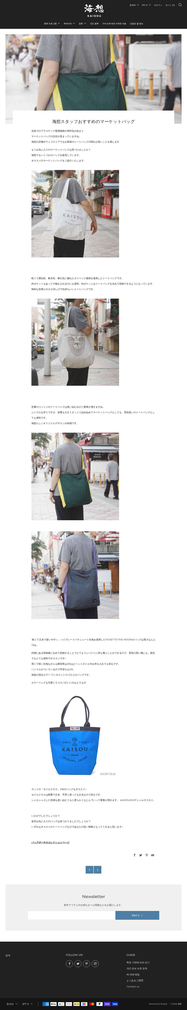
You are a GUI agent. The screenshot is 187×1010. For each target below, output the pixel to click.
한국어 (133, 5)
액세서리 (68, 23)
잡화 (81, 23)
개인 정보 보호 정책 (137, 968)
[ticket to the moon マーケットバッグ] (75, 476)
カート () (170, 5)
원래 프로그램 (50, 23)
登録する (136, 915)
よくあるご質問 (135, 980)
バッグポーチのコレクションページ (50, 842)
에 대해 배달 (133, 974)
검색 (7, 955)
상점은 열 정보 (136, 23)
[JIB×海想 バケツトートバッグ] (75, 735)
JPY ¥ (145, 5)
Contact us (133, 986)
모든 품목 (94, 23)
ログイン (158, 5)
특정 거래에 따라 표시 (138, 962)
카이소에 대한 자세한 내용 (114, 23)
